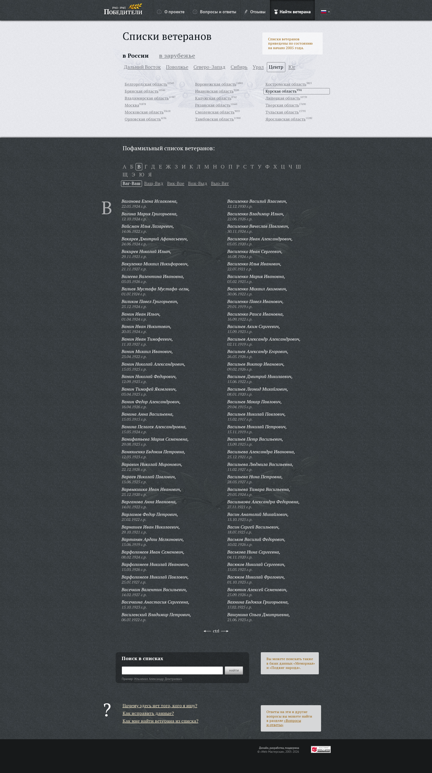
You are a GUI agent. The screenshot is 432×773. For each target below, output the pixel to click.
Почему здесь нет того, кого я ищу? (160, 705)
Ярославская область (286, 119)
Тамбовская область (214, 119)
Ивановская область (214, 91)
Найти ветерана (295, 11)
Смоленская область (214, 112)
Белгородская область (146, 84)
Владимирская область (147, 98)
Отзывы (258, 11)
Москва (132, 105)
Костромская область (286, 84)
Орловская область (143, 119)
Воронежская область (215, 84)
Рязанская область (212, 105)
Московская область (144, 112)
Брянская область (141, 91)
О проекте (174, 11)
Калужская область (213, 98)
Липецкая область (283, 98)
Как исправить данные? (148, 713)
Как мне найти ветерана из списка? (160, 721)
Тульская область (282, 112)
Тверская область (282, 105)
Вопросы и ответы (218, 11)
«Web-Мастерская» (272, 751)
